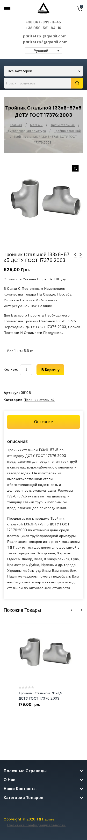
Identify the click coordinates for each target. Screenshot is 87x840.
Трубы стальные (63, 125)
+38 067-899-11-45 (43, 22)
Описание (43, 422)
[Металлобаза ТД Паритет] (43, 8)
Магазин (36, 125)
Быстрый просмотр (38, 646)
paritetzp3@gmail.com (43, 42)
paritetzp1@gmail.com (43, 36)
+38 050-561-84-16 (43, 28)
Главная (16, 125)
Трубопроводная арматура (26, 131)
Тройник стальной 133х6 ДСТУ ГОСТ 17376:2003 (80, 257)
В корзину (50, 369)
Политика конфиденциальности (36, 825)
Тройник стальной (67, 131)
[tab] (43, 422)
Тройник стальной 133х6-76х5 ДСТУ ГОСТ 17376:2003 (75, 260)
